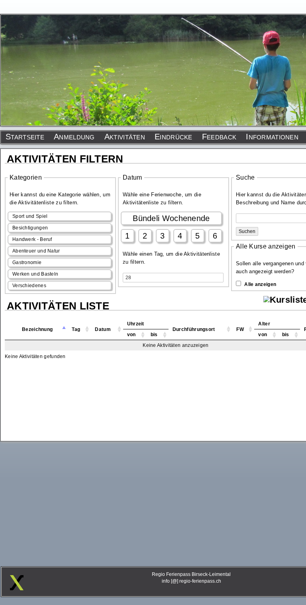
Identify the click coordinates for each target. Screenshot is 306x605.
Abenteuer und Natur (36, 251)
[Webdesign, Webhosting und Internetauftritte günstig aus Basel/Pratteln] (17, 588)
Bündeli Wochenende (171, 218)
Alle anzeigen (260, 284)
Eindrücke (173, 136)
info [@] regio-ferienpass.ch (191, 581)
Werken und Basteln (35, 274)
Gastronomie (26, 262)
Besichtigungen (30, 228)
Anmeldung (74, 136)
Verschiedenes (29, 285)
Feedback (219, 136)
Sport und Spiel (30, 216)
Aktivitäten (124, 136)
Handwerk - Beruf (32, 239)
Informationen (272, 136)
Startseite (25, 136)
